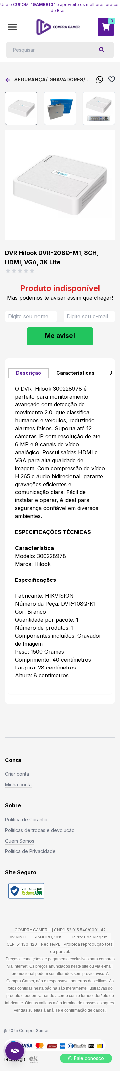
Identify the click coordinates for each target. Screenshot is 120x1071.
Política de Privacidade (30, 851)
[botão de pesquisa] (102, 50)
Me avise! (60, 336)
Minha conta (18, 784)
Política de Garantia (26, 819)
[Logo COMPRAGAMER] (58, 27)
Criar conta (17, 774)
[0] (106, 27)
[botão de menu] (12, 27)
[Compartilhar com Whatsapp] (99, 79)
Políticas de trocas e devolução (40, 830)
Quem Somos (19, 841)
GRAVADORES (66, 79)
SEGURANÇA (30, 79)
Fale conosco (89, 1058)
